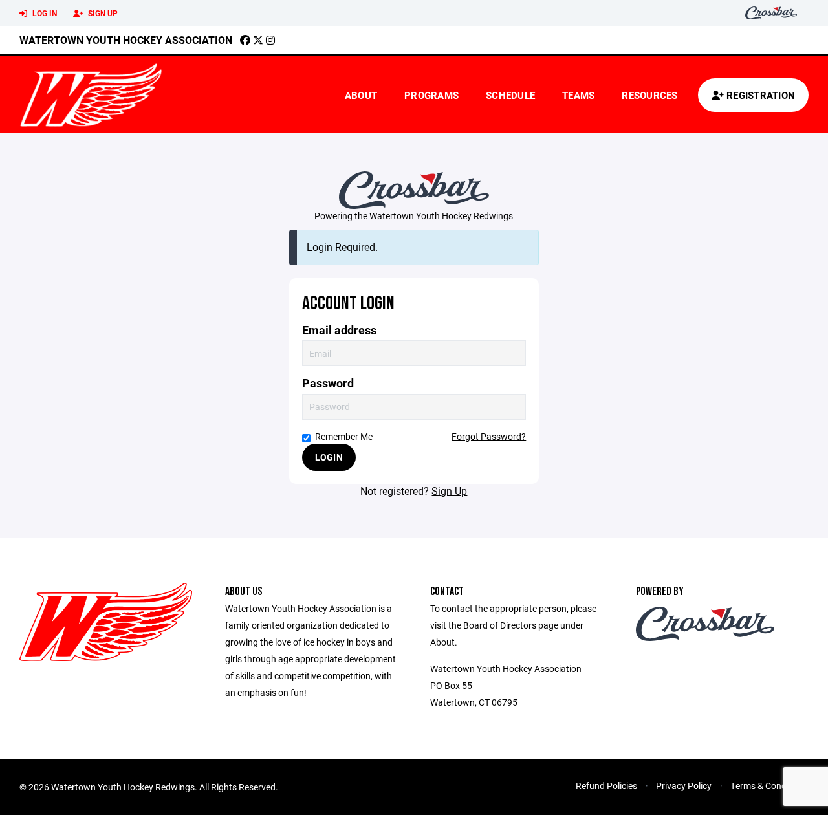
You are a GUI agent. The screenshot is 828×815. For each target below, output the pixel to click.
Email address (339, 330)
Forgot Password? (489, 436)
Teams (578, 95)
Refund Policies (606, 785)
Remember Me (344, 436)
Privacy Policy (684, 785)
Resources (649, 95)
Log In (43, 13)
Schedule (510, 95)
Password (328, 383)
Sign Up (102, 13)
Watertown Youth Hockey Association (125, 40)
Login (329, 457)
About (361, 95)
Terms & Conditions (769, 785)
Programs (431, 95)
